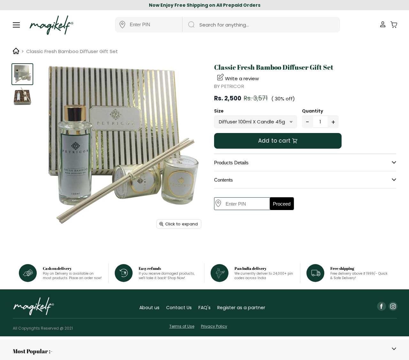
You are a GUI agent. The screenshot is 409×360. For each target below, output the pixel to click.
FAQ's (204, 307)
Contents (223, 180)
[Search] (190, 24)
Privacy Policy (214, 326)
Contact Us (179, 307)
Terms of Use (181, 326)
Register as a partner (241, 307)
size (219, 111)
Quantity (312, 111)
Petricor (232, 86)
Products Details (231, 162)
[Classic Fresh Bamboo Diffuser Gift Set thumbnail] (22, 74)
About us (149, 307)
